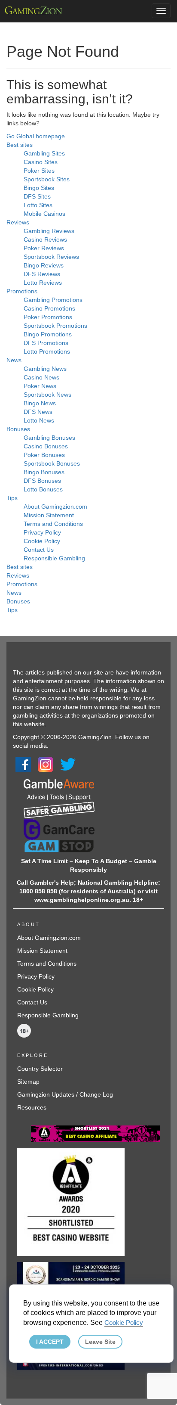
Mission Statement (49, 515)
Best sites (19, 144)
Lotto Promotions (47, 351)
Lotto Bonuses (43, 489)
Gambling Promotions (53, 299)
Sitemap (28, 1081)
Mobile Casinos (44, 213)
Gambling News (45, 368)
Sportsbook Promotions (55, 325)
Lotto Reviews (43, 282)
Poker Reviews (44, 248)
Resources (31, 1107)
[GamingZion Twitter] (68, 763)
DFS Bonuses (42, 480)
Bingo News (40, 403)
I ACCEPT (50, 1341)
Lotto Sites (38, 205)
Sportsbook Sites (47, 179)
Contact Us (39, 549)
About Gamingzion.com (55, 506)
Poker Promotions (48, 317)
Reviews (17, 222)
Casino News (41, 377)
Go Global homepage (35, 136)
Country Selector (40, 1068)
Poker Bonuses (44, 454)
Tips (12, 497)
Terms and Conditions (53, 523)
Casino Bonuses (46, 446)
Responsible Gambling (54, 558)
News (13, 360)
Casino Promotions (49, 308)
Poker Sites (39, 170)
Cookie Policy (42, 541)
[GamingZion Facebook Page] (23, 763)
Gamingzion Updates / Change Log (65, 1094)
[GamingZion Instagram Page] (45, 763)
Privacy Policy (42, 532)
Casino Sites (41, 162)
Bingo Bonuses (44, 472)
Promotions (21, 291)
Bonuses (18, 429)
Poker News (40, 385)
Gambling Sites (44, 153)
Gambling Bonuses (49, 437)
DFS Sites (37, 196)
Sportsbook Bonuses (52, 463)
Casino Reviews (45, 239)
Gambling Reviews (49, 230)
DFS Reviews (42, 273)
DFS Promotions (46, 342)
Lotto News (39, 420)
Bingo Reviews (44, 265)
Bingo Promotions (48, 334)
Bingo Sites (39, 187)
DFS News (38, 411)
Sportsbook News (47, 394)
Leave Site (100, 1341)
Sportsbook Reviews (51, 256)
